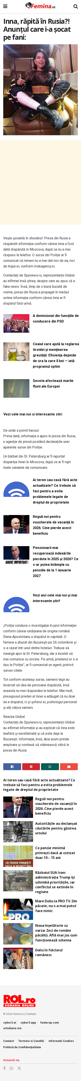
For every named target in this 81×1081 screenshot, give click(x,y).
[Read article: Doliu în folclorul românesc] (18, 958)
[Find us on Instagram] (11, 1068)
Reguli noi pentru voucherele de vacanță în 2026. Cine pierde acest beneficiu (53, 525)
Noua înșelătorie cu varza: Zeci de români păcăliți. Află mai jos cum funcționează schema (56, 932)
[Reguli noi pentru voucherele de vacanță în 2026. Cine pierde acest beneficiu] (16, 531)
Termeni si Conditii (31, 1041)
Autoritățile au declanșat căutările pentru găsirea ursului (56, 828)
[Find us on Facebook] (4, 1068)
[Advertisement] (40, 182)
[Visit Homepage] (40, 6)
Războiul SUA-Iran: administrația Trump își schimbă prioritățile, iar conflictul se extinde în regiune (55, 882)
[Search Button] (75, 6)
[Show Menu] (5, 6)
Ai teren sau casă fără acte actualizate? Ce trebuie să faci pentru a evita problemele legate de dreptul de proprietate (55, 491)
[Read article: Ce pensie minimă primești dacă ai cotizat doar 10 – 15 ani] (18, 856)
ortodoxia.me (12, 1028)
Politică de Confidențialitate (22, 1047)
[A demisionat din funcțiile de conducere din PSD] (16, 330)
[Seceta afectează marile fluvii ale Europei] (16, 395)
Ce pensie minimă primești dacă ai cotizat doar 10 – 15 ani (55, 853)
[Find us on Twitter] (19, 1068)
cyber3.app (28, 1022)
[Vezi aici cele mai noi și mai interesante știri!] (16, 609)
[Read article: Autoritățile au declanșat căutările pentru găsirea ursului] (18, 832)
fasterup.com (49, 1022)
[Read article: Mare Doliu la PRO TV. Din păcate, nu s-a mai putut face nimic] (18, 909)
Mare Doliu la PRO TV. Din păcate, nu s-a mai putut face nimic (56, 906)
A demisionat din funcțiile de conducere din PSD (56, 318)
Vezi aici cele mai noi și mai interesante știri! (55, 598)
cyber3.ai (9, 1022)
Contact (31, 1014)
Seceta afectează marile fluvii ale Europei (53, 383)
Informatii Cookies (61, 1041)
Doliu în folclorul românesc (48, 952)
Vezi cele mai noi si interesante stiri (32, 414)
